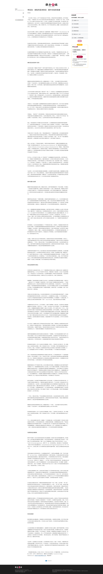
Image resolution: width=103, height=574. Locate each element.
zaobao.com (23, 571)
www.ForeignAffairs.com (40, 555)
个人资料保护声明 (75, 62)
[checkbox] (73, 65)
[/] (51, 5)
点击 (85, 59)
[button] (85, 64)
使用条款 (85, 61)
